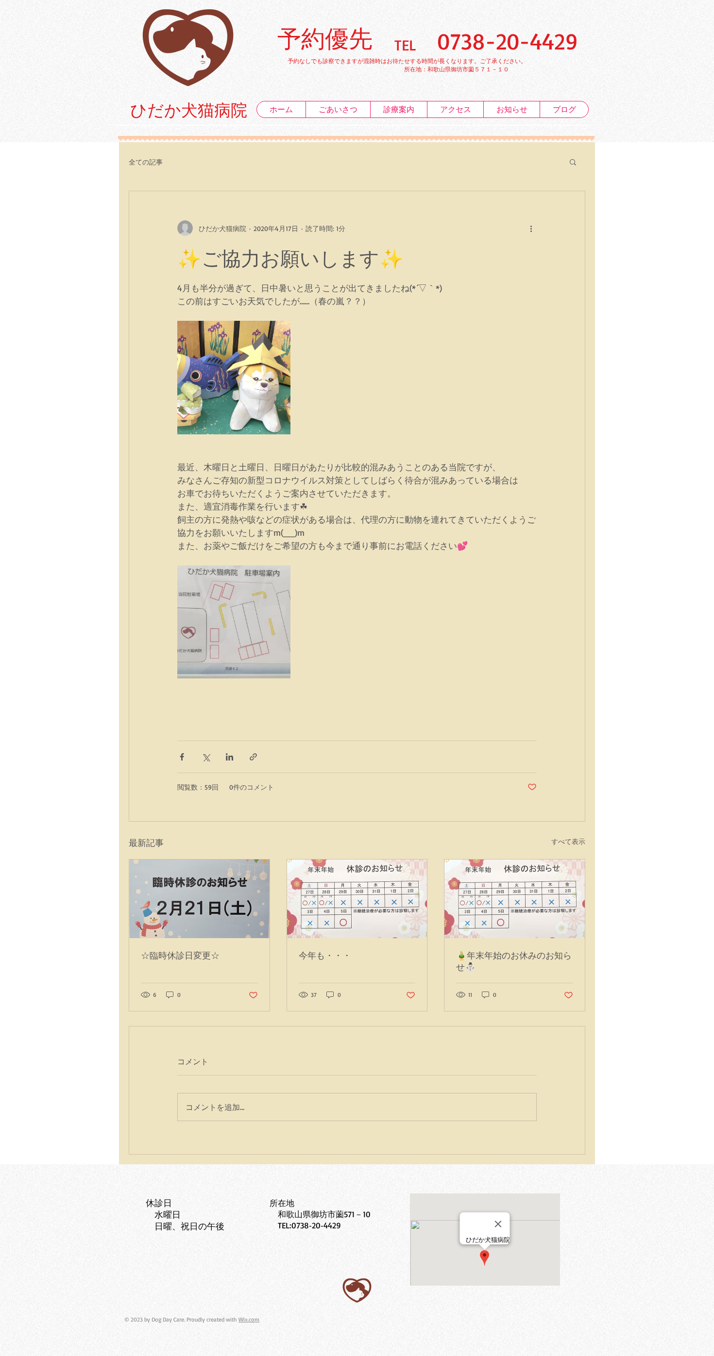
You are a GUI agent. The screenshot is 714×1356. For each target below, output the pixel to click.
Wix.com (248, 1319)
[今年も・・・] (357, 899)
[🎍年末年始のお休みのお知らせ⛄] (514, 899)
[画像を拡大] (233, 377)
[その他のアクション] (531, 228)
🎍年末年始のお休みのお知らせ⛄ (514, 961)
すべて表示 (568, 841)
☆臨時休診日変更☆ (180, 955)
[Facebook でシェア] (182, 756)
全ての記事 (146, 162)
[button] (573, 161)
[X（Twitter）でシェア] (205, 756)
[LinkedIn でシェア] (229, 756)
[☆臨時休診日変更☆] (199, 899)
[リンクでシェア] (253, 756)
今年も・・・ (325, 955)
